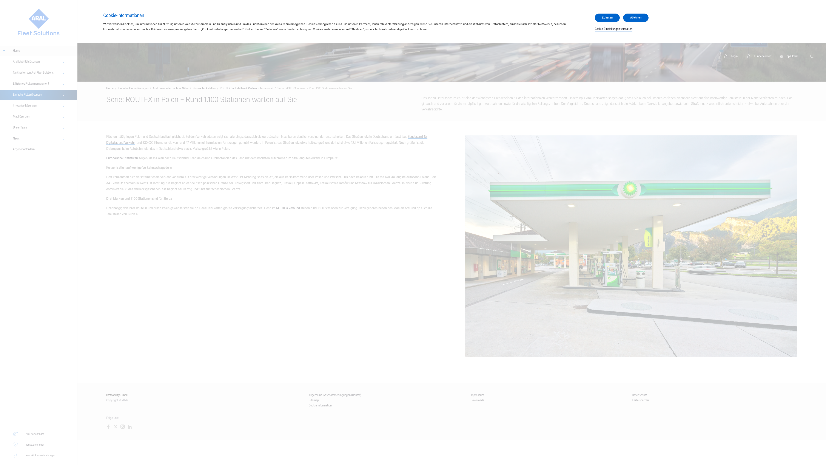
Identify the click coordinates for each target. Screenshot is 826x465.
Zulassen (607, 17)
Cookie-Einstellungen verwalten (613, 29)
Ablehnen (635, 17)
